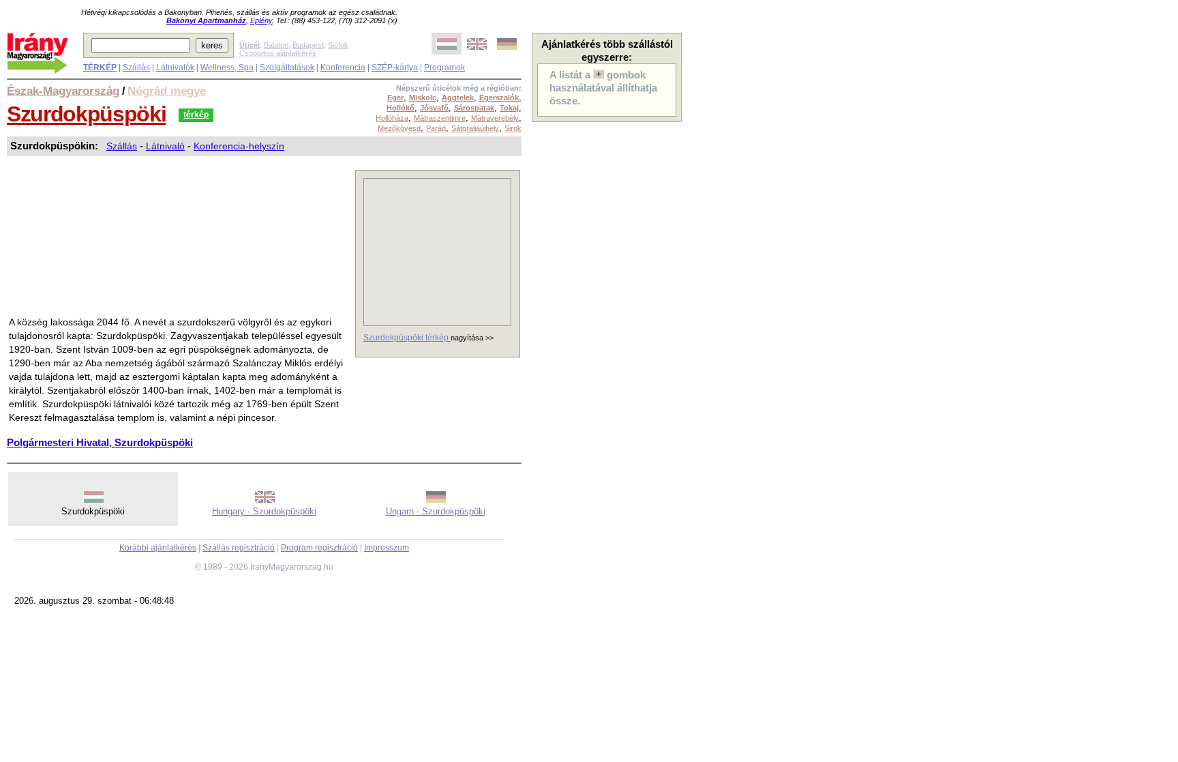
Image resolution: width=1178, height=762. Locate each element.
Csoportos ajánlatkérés (277, 53)
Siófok (338, 45)
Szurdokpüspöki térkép (407, 337)
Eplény (261, 20)
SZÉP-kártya (395, 67)
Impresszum (386, 548)
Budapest (308, 45)
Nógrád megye (166, 91)
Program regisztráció (319, 548)
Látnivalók (175, 67)
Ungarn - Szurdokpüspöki (435, 511)
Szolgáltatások (287, 67)
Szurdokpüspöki (86, 114)
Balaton (276, 45)
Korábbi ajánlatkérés (157, 548)
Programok (444, 67)
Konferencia (342, 67)
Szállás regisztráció (238, 548)
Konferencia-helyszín (239, 146)
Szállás (136, 67)
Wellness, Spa (227, 67)
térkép (196, 114)
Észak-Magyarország (63, 91)
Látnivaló (165, 146)
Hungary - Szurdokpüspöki (264, 511)
